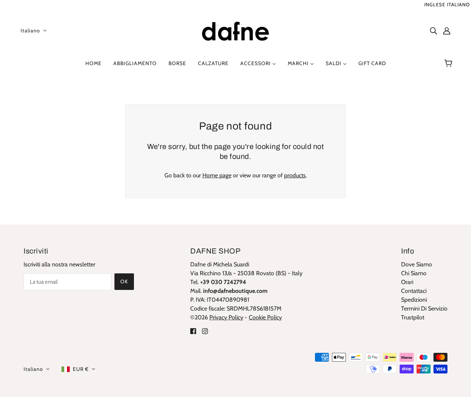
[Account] (446, 30)
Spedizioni (414, 299)
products (295, 175)
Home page (216, 175)
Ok (124, 281)
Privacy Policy (226, 317)
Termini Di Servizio (424, 308)
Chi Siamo (413, 273)
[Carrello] (449, 63)
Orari (407, 282)
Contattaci (413, 290)
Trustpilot (412, 317)
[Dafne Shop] (235, 29)
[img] (433, 30)
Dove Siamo (416, 264)
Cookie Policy (265, 317)
